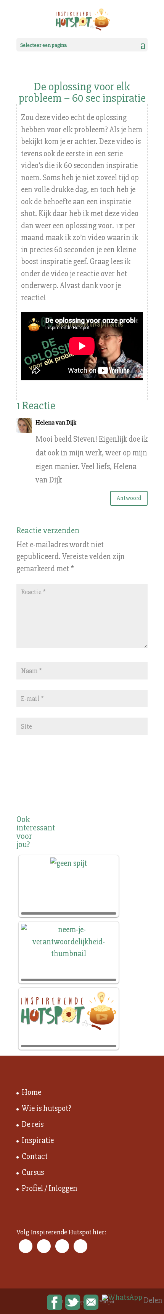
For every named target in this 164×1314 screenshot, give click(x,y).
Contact (35, 1156)
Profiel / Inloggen (49, 1188)
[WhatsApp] (122, 1297)
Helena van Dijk (55, 422)
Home (31, 1092)
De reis (32, 1124)
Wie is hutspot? (46, 1108)
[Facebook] (54, 1302)
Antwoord (129, 498)
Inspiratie (38, 1140)
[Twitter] (73, 1302)
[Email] (91, 1302)
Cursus (33, 1172)
